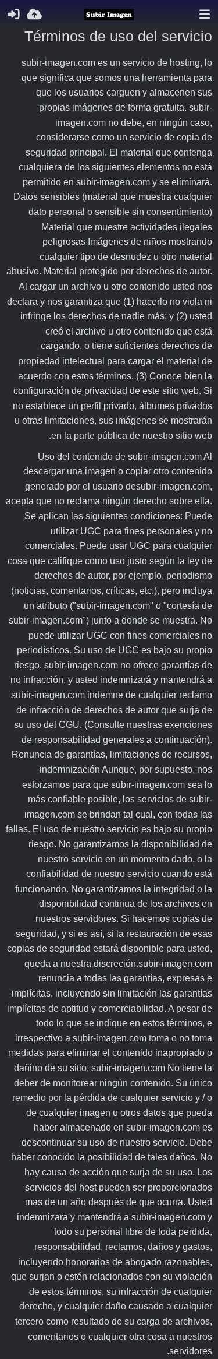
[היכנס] (13, 14)
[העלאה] (34, 14)
